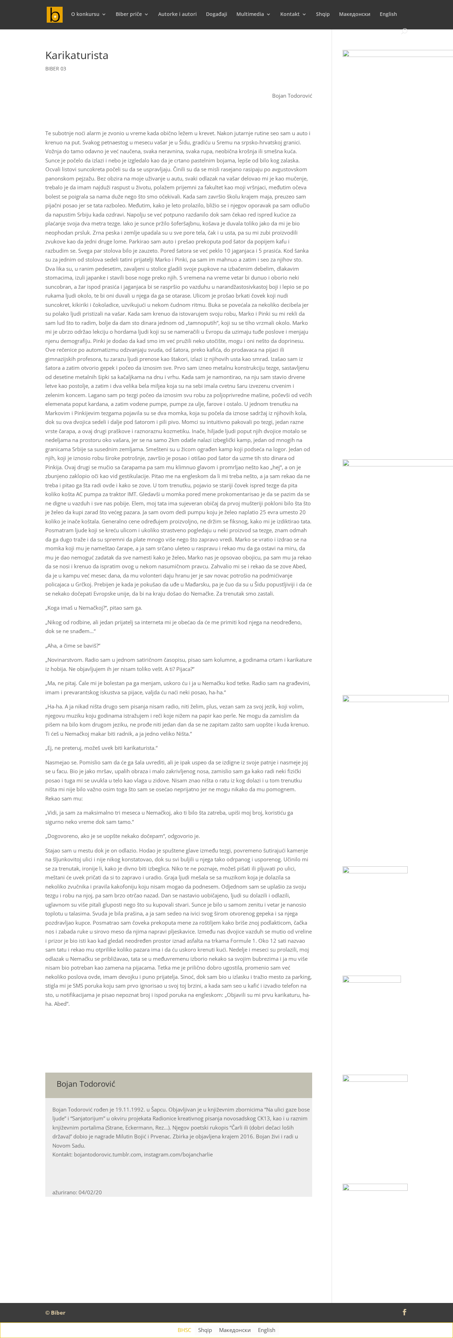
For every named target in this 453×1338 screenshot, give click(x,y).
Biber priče (129, 14)
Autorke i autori (177, 14)
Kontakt (290, 14)
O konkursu (85, 14)
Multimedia (250, 14)
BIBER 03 (55, 68)
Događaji (216, 14)
